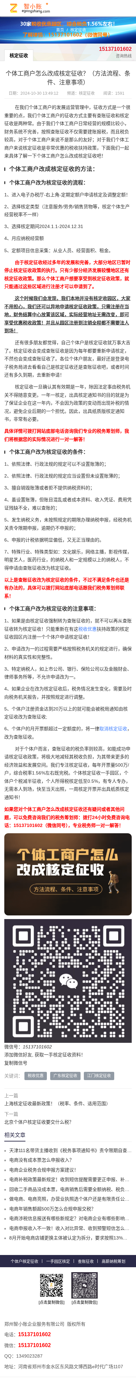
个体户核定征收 (24, 1261)
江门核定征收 (99, 1075)
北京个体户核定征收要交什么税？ (39, 1122)
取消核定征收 (113, 728)
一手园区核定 (58, 1261)
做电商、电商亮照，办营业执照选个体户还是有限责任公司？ (71, 1199)
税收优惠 (87, 629)
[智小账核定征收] (30, 8)
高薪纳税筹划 (113, 1261)
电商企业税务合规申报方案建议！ (44, 1169)
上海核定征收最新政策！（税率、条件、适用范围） (57, 1103)
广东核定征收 (65, 1075)
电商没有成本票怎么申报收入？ (41, 1160)
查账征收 (86, 1261)
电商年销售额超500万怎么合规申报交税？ (52, 1208)
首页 (60, 30)
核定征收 (78, 30)
